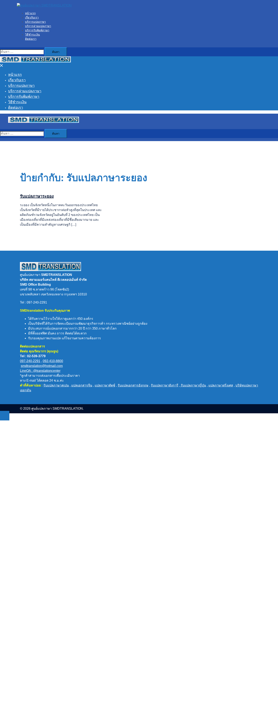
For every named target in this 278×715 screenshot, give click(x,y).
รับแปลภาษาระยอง (37, 196)
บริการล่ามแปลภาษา (38, 26)
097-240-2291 (30, 361)
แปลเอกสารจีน (81, 385)
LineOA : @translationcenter (40, 370)
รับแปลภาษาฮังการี (164, 385)
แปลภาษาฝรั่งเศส (220, 385)
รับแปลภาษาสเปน (56, 385)
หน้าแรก (30, 13)
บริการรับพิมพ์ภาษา (37, 30)
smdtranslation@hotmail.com (42, 366)
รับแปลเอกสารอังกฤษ (133, 385)
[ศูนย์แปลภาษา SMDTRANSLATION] (44, 5)
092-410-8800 (53, 361)
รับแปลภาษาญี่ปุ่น (193, 385)
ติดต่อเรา (30, 38)
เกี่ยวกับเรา (32, 17)
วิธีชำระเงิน (32, 34)
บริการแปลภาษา (35, 21)
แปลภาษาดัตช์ (105, 385)
